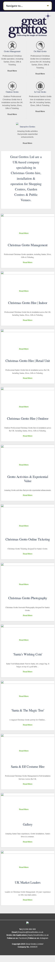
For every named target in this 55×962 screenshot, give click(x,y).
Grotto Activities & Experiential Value (27, 478)
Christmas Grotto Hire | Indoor (27, 302)
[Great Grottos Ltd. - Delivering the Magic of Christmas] (31, 36)
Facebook (23, 938)
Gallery (27, 824)
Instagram (44, 938)
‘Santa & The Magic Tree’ (27, 710)
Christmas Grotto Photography (27, 598)
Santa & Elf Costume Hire (28, 766)
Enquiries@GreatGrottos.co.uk (30, 932)
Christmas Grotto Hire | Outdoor (27, 418)
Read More (12, 71)
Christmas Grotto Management (27, 245)
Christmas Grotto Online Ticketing (28, 539)
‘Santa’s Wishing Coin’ (27, 654)
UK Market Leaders (28, 882)
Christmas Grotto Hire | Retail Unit (28, 360)
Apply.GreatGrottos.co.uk (38, 935)
